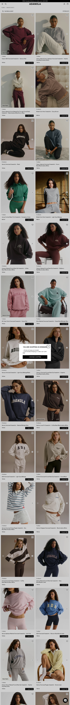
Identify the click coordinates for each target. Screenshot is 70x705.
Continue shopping (35, 357)
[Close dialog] (48, 346)
